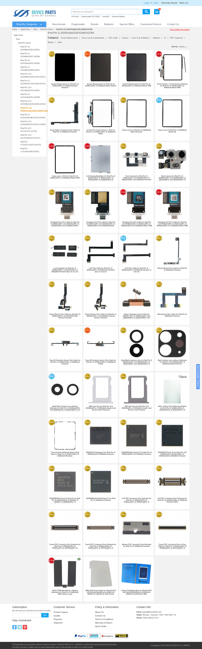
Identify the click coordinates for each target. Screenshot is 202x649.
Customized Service (150, 24)
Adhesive (156, 38)
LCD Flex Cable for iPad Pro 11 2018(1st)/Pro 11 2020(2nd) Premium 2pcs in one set (101, 270)
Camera (125, 38)
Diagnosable (78, 24)
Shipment (58, 623)
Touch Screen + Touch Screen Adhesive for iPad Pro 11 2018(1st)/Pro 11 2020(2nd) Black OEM (172, 85)
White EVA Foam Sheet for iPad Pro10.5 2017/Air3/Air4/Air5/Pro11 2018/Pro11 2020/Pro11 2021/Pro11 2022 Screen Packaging (100, 593)
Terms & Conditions (104, 619)
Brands (94, 24)
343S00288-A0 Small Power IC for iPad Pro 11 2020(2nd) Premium (100, 499)
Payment (58, 619)
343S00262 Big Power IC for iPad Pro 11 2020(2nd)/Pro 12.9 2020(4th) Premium (136, 453)
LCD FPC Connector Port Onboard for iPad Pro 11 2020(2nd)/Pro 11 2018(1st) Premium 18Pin (172, 500)
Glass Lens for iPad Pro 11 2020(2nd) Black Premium (136, 131)
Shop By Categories (26, 24)
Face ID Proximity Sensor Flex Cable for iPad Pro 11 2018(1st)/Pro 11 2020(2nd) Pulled (100, 362)
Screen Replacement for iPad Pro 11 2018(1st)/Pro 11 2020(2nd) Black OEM (136, 85)
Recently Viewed (169, 3)
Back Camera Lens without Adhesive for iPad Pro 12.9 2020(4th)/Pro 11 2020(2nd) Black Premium (172, 362)
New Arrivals (59, 24)
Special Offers (126, 24)
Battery (51, 42)
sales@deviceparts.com (151, 612)
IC (165, 38)
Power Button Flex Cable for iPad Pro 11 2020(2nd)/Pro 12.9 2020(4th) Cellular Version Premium (100, 316)
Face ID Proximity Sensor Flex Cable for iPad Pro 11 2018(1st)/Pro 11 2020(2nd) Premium (65, 362)
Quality (57, 615)
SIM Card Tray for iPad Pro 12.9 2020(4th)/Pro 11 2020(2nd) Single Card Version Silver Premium (101, 408)
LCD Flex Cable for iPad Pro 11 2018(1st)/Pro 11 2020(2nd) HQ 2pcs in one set (136, 270)
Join (156, 3)
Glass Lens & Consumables (93, 38)
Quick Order (100, 626)
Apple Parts (25, 29)
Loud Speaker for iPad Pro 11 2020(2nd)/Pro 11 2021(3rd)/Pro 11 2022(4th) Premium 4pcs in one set (64, 270)
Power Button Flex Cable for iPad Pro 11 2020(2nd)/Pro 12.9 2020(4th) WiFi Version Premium (64, 316)
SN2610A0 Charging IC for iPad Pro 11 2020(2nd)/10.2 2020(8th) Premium (100, 453)
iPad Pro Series (46, 29)
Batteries (109, 24)
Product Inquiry (61, 612)
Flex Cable (113, 38)
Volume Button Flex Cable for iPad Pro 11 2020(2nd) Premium (172, 269)
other (60, 42)
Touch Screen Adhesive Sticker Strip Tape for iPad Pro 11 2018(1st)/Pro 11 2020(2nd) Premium (65, 454)
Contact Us (173, 24)
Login (147, 3)
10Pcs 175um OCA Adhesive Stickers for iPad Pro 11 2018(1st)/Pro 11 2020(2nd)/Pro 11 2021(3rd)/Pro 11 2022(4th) (172, 408)
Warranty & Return (103, 623)
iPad (35, 29)
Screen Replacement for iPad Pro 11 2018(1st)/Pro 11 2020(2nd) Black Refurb (100, 85)
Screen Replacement (69, 38)
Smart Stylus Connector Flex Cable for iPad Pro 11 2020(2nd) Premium (65, 131)
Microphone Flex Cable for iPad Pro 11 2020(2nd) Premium (172, 315)
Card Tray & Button (140, 38)
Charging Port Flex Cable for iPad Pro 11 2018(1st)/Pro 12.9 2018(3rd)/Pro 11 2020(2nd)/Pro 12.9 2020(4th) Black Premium (100, 224)
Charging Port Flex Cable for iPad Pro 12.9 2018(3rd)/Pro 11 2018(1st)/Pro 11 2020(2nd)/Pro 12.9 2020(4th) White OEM (172, 224)
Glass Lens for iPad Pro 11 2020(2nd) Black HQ (172, 131)
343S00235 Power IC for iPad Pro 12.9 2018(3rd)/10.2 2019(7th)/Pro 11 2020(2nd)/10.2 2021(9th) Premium (172, 454)
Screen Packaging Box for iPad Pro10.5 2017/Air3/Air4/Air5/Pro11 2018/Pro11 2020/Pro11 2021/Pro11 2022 (136, 592)
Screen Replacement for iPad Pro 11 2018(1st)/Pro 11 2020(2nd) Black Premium (65, 85)
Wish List (184, 3)
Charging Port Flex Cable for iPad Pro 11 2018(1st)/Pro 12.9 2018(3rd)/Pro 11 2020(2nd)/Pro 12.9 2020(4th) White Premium (65, 224)
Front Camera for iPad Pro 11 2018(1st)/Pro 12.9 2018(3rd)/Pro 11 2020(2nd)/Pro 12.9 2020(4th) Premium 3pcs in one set (136, 178)
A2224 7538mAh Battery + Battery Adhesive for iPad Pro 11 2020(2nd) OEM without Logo (65, 592)
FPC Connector (176, 38)
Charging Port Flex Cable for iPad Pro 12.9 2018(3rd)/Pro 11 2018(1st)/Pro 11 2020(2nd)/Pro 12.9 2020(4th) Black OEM (136, 224)
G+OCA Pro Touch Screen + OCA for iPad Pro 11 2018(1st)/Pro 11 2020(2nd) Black (100, 131)
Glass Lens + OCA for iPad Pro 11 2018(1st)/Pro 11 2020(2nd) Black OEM (65, 177)
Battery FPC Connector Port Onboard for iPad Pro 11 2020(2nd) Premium (136, 545)
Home (14, 29)
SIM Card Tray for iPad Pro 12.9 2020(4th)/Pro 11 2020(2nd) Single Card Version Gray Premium (137, 408)
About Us (99, 612)
